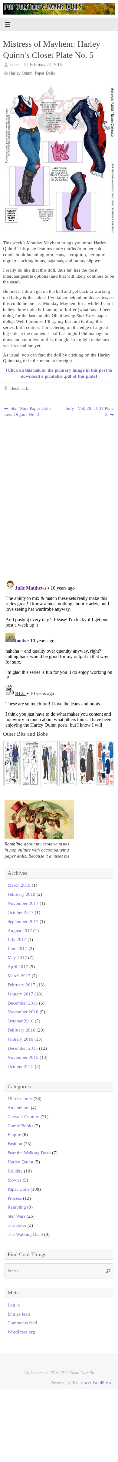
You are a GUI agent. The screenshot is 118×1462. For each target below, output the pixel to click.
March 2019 (19, 885)
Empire (14, 1134)
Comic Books (20, 1125)
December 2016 (23, 1002)
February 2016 (21, 1029)
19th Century (20, 1098)
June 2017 (17, 948)
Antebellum (19, 1107)
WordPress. (102, 1382)
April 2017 (18, 966)
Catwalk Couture (23, 1116)
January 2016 (20, 1039)
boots (14, 64)
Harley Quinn (20, 73)
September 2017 (23, 921)
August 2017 (20, 930)
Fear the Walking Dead (29, 1152)
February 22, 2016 (46, 64)
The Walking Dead (25, 1234)
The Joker (17, 1225)
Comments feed (22, 1322)
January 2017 (20, 993)
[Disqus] (59, 496)
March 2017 (19, 975)
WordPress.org (21, 1331)
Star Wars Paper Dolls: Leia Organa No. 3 (28, 411)
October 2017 (21, 912)
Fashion (15, 1143)
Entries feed (19, 1313)
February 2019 (21, 894)
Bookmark (19, 388)
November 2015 (23, 1057)
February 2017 (21, 984)
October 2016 (21, 1020)
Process (15, 1198)
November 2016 (23, 1011)
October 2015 (21, 1066)
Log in (14, 1304)
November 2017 (23, 903)
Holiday (15, 1170)
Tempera (79, 1382)
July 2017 (17, 939)
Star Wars (16, 1216)
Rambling (17, 1206)
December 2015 (23, 1048)
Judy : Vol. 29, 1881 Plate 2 (89, 411)
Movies (14, 1180)
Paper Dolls (45, 73)
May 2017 (17, 957)
